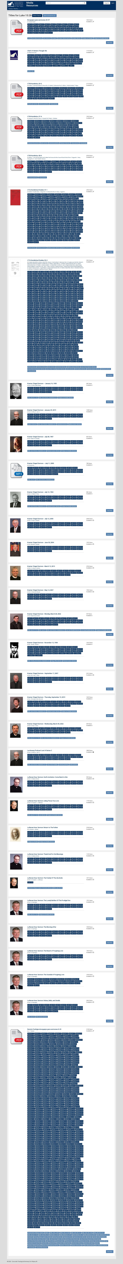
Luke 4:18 (64, 211)
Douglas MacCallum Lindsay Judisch (37, 262)
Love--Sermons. (42, 815)
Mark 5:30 (59, 24)
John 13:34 (43, 348)
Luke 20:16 (42, 229)
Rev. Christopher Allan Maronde (36, 699)
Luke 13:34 (73, 165)
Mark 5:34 (30, 26)
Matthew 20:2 (38, 979)
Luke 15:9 (58, 57)
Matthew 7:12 (31, 1079)
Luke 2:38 (30, 204)
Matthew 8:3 (74, 1083)
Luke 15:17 (69, 26)
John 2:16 (53, 240)
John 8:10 (46, 98)
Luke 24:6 (30, 342)
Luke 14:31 (61, 90)
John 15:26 (67, 30)
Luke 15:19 (30, 28)
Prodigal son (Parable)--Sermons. (101, 38)
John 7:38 (42, 135)
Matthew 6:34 (46, 1075)
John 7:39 (47, 135)
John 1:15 (53, 236)
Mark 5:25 (30, 24)
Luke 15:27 (79, 28)
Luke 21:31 (48, 231)
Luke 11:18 (67, 311)
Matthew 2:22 (76, 1037)
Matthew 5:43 (76, 1062)
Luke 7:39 (80, 290)
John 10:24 (30, 346)
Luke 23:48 (42, 340)
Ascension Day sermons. (33, 143)
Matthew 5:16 (53, 120)
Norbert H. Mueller (33, 191)
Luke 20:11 (66, 227)
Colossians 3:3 (39, 65)
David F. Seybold (48, 269)
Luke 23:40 (48, 338)
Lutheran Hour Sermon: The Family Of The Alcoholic (45, 878)
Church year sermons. (33, 104)
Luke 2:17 (47, 276)
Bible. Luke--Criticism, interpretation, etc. (48, 397)
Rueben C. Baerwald (33, 85)
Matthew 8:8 (58, 1085)
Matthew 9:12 (31, 123)
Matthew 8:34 (38, 1094)
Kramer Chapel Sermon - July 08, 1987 (40, 437)
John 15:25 (61, 30)
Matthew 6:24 (76, 1071)
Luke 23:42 (61, 338)
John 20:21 (36, 357)
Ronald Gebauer (77, 266)
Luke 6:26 (80, 217)
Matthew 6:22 (61, 1071)
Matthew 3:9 (37, 1042)
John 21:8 (42, 361)
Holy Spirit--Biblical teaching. (64, 38)
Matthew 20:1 (31, 979)
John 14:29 (43, 350)
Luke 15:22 (48, 28)
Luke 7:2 (35, 288)
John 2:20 (77, 240)
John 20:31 (49, 359)
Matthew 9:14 (31, 1098)
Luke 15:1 (65, 55)
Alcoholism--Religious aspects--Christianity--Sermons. (40, 888)
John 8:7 (30, 98)
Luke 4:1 (30, 209)
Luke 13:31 (55, 165)
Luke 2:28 (30, 202)
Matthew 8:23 (61, 1089)
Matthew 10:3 (76, 1104)
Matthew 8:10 (72, 1085)
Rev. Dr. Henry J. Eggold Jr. (59, 191)
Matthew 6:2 (59, 196)
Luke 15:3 (76, 55)
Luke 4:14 (41, 211)
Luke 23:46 (30, 340)
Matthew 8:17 (68, 1087)
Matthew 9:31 (53, 1102)
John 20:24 (56, 357)
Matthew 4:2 (60, 1044)
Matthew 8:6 (44, 1085)
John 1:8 (67, 233)
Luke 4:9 (70, 209)
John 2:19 (71, 240)
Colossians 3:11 (48, 65)
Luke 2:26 (75, 200)
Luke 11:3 (30, 309)
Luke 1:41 (41, 200)
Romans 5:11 (70, 63)
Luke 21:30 (42, 231)
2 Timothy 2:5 (39, 655)
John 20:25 (62, 357)
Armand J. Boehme (63, 266)
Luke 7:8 (65, 288)
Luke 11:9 (64, 309)
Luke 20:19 (61, 229)
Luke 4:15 (47, 211)
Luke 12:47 (78, 163)
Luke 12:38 (73, 313)
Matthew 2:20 (61, 1037)
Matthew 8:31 (68, 1091)
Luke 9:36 (64, 296)
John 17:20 (30, 355)
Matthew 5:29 (76, 1058)
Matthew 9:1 (45, 1094)
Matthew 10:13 (47, 1108)
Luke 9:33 (47, 296)
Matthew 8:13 (38, 1087)
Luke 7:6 (55, 288)
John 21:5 (79, 359)
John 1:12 (36, 236)
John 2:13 (36, 240)
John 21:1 (56, 359)
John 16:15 (74, 353)
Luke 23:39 (42, 338)
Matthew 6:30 (68, 1073)
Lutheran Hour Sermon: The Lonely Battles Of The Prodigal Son (48, 900)
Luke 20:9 (55, 227)
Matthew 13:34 (70, 123)
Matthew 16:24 (31, 88)
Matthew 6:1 (52, 196)
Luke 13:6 (69, 219)
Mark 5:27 (41, 24)
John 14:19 (79, 135)
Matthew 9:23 (46, 1100)
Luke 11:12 (30, 311)
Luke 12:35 (55, 313)
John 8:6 (81, 96)
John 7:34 (73, 133)
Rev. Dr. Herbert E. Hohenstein (52, 85)
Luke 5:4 (40, 215)
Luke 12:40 (30, 315)
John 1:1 (30, 233)
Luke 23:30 (42, 336)
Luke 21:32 (55, 231)
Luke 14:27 (36, 90)
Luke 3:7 (65, 204)
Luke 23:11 (36, 332)
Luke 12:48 (30, 165)
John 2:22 (36, 242)
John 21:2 (61, 359)
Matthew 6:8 (65, 1066)
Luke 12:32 (36, 313)
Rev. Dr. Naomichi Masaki (34, 592)
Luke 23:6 (58, 330)
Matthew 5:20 (61, 1056)
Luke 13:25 (48, 165)
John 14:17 (66, 135)
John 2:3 (35, 238)
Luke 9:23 (47, 127)
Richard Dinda (64, 157)
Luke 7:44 (52, 292)
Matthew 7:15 (53, 1079)
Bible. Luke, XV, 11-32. (33, 397)
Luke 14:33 (73, 90)
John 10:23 (75, 344)
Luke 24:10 (52, 342)
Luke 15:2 (71, 55)
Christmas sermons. (41, 247)
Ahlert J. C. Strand (50, 265)
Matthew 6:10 (79, 1066)
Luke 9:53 (80, 296)
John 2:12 (30, 240)
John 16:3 (36, 32)
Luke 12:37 (67, 313)
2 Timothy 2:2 (70, 653)
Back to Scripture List (49, 15)
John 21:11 (60, 361)
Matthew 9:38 (53, 1104)
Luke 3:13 (41, 206)
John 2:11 (78, 238)
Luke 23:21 (42, 334)
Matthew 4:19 (31, 1050)
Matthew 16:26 (47, 88)
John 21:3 (67, 359)
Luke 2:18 (52, 276)
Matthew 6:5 (80, 196)
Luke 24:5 (77, 340)
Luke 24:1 (55, 340)
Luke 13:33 (67, 165)
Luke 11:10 (69, 309)
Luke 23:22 (48, 334)
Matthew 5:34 (61, 1060)
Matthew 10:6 (46, 1106)
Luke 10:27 (30, 305)
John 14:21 (36, 137)
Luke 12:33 (42, 313)
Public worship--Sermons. (41, 1016)
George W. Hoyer (32, 118)
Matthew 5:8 (78, 1052)
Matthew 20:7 (76, 979)
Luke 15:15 (42, 59)
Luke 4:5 (50, 209)
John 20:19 (75, 355)
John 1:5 (51, 233)
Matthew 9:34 (76, 1102)
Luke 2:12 (71, 273)
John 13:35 (49, 348)
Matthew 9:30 (46, 1102)
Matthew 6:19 (60, 198)
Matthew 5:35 (68, 1060)
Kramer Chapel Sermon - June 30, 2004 (40, 542)
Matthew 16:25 (39, 88)
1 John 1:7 (71, 65)
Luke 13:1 (41, 219)
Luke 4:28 (64, 213)
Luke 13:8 (80, 219)
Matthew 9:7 (30, 1096)
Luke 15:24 (61, 28)
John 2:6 (51, 238)
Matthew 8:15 (53, 1087)
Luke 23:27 (79, 334)
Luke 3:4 (50, 204)
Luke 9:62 (64, 26)
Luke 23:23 (55, 334)
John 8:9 (40, 98)
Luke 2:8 (50, 273)
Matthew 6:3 (66, 196)
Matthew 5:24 (38, 1058)
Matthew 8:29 (53, 1091)
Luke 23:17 (73, 332)
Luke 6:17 (30, 217)
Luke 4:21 (80, 211)
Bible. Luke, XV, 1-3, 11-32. (34, 738)
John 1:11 (30, 236)
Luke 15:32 (55, 30)
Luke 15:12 (76, 57)
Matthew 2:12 (53, 1035)
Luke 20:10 (60, 227)
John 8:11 (52, 98)
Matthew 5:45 (38, 1064)
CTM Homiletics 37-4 (34, 116)
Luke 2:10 (60, 273)
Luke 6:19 (41, 217)
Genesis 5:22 (31, 55)
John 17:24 (56, 355)
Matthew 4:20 (38, 1050)
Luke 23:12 (42, 332)
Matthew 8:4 (30, 1085)
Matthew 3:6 (72, 1039)
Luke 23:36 (79, 336)
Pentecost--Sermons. (65, 143)
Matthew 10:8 (61, 1106)
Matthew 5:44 (31, 1064)
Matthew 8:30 (61, 1091)
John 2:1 (77, 236)
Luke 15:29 (36, 30)
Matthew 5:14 (38, 120)
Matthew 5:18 (46, 1056)
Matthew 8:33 (31, 1094)
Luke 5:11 (76, 215)
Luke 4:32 (80, 286)
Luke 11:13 (36, 311)
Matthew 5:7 (72, 1052)
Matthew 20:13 (70, 981)
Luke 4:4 (45, 209)
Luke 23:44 (73, 338)
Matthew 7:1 (53, 1075)
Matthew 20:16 (39, 983)
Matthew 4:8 (51, 1046)
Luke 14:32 (67, 90)
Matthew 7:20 (38, 1081)
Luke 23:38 (36, 338)
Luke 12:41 (41, 163)
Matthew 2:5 (58, 194)
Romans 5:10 (63, 63)
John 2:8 (61, 238)
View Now (109, 42)
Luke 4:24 (41, 213)
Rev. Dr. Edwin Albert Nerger (35, 385)
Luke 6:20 (47, 217)
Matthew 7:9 (58, 1077)
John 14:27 (30, 350)
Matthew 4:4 (73, 1044)
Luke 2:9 (55, 273)
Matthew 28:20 (79, 88)
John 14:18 (73, 135)
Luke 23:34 (67, 336)
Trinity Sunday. (83, 143)
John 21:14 (79, 361)
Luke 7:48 (75, 292)
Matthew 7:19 (31, 1081)
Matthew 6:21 (75, 198)
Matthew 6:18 (53, 198)
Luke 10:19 (61, 303)
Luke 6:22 (58, 217)
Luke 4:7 (60, 209)
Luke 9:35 (58, 296)
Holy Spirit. (54, 38)
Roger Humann (69, 265)
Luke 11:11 (75, 309)
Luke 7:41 (35, 292)
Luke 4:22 (30, 213)
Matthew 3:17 (46, 1044)
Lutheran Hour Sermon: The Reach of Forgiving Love (45, 951)
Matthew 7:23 (61, 1081)
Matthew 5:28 (68, 1058)
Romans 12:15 (48, 32)
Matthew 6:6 (30, 198)
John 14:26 (75, 348)
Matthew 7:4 (73, 1075)
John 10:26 (43, 346)
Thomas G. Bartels (54, 266)
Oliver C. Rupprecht (72, 157)
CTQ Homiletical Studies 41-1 (37, 190)
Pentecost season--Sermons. (93, 369)
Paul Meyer (40, 157)
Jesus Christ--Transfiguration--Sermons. (55, 369)
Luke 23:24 (61, 334)
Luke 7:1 (30, 288)
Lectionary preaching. (44, 104)
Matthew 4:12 (31, 1048)
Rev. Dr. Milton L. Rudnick (65, 85)
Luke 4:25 (47, 213)
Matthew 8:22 (53, 1089)
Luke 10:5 (47, 301)
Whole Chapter (37, 15)
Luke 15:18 (75, 26)
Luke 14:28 (42, 90)
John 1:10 (77, 233)
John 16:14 (68, 353)
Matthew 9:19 (68, 1098)
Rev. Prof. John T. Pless (44, 266)
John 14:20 (30, 137)
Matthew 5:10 (38, 1054)
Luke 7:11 (81, 288)
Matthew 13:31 (46, 123)
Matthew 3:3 (52, 1039)
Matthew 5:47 (53, 1064)
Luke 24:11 (58, 342)
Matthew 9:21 (31, 1100)
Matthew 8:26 (31, 1091)
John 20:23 (49, 357)
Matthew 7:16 (61, 1079)
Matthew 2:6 (65, 194)
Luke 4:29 (69, 213)
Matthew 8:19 (31, 1089)
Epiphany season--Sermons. (54, 247)
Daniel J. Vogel (39, 267)
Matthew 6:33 (38, 1075)
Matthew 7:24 (68, 1081)
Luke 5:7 (55, 215)
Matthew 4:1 (53, 1044)
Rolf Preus (35, 263)
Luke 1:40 (35, 200)
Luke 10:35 (79, 305)
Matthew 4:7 (44, 1046)
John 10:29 (62, 346)
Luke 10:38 (42, 307)
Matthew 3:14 (74, 1042)
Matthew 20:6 (68, 979)
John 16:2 (30, 32)
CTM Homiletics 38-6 (34, 155)
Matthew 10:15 (63, 1108)
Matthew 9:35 (31, 1104)
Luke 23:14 (55, 332)
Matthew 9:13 (38, 123)
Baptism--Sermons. (32, 424)
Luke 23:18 (79, 332)
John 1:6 (56, 233)
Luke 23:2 (35, 330)
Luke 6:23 (64, 217)
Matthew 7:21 (46, 1081)
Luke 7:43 (47, 292)
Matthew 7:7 (44, 1077)
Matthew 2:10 (38, 196)
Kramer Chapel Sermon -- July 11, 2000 (40, 463)
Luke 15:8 (52, 57)
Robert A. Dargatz (47, 267)
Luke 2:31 (47, 202)
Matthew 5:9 (30, 1054)
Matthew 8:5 (37, 1085)
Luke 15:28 (30, 30)
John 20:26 (69, 357)
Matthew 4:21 (46, 1050)
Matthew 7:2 (60, 1075)
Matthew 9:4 (66, 1094)
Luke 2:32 (52, 202)
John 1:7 (61, 233)
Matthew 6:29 (61, 1073)
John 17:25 (62, 355)
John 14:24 (62, 348)
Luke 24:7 (35, 342)
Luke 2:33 (58, 202)
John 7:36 (30, 135)
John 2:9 (67, 238)
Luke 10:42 (67, 307)
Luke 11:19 (73, 311)
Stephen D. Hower (35, 266)
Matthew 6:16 (38, 198)
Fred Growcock (51, 157)
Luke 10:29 (42, 305)
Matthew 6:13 (46, 1069)
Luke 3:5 (55, 204)
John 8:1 (55, 96)
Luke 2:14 (30, 276)
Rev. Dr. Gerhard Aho (48, 191)
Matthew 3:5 (65, 1039)
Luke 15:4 (30, 57)
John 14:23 (56, 348)
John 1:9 (72, 233)
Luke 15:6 (41, 57)
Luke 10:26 (79, 303)
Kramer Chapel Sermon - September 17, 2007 (42, 673)
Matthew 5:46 (46, 1064)
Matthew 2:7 (72, 194)
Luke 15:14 (36, 59)
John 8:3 (65, 96)
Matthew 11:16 (31, 161)
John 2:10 (72, 238)
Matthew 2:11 (45, 196)
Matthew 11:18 (47, 161)
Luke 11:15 (48, 311)
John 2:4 (40, 238)
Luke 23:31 (48, 336)
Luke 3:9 (75, 204)
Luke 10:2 (30, 301)
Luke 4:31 (75, 286)
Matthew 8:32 (76, 1091)
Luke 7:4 (45, 288)
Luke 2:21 (69, 276)
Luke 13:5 (64, 219)
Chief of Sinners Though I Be (37, 51)
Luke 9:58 (41, 26)
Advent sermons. (32, 247)
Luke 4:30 (75, 213)
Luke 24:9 (47, 342)
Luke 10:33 (67, 305)
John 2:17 (59, 240)
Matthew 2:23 (31, 1039)
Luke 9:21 (35, 127)
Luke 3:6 (60, 204)
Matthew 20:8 (31, 981)
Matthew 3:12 (59, 1042)
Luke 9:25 (58, 127)
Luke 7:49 (80, 292)
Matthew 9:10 (68, 120)
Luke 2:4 (30, 273)
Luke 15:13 (30, 59)
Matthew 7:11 (73, 1077)
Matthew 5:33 (53, 1060)
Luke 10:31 (55, 305)
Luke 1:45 (64, 200)
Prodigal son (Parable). (87, 38)
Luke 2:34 (64, 202)
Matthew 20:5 (61, 979)
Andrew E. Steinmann (60, 262)
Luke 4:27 (58, 213)
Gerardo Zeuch (32, 21)
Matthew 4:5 (30, 1046)
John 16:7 (80, 350)
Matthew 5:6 (65, 1052)
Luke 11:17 (61, 311)
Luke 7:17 (58, 290)
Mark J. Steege (40, 191)
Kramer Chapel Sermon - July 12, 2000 (40, 519)
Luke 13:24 (42, 165)
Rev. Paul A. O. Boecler (41, 118)
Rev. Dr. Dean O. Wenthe (34, 520)
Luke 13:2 (47, 219)
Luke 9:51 (69, 296)
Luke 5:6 (50, 215)
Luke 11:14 (42, 311)
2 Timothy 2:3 (77, 653)
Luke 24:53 (61, 133)
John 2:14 (42, 240)
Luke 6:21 (52, 217)
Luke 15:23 (55, 28)
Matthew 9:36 (38, 1104)
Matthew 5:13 (31, 120)
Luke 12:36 (61, 313)
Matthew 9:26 (68, 1100)
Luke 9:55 (35, 298)
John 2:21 (30, 242)
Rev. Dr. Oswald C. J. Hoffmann (36, 802)
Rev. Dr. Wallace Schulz (34, 779)
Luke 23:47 (36, 340)
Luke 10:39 (48, 307)
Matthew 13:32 (54, 123)
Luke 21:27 (79, 229)
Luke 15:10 (64, 57)
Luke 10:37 (36, 307)
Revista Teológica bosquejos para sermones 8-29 (44, 1029)
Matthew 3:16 (38, 1044)
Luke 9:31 (35, 296)
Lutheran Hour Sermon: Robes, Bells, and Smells (43, 1000)
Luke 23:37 (30, 338)
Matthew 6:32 (31, 1075)
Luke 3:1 (35, 204)
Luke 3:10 (81, 204)
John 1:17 (65, 236)
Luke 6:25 (75, 217)
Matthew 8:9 (65, 1085)
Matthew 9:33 (68, 1102)
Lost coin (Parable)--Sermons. (73, 630)
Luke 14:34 (79, 90)
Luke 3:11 (30, 206)
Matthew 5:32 (46, 1060)
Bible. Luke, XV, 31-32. (33, 630)
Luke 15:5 (35, 57)
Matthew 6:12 (38, 1069)
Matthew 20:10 (46, 981)
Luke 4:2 (35, 209)
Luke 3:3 (45, 204)
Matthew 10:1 (61, 1104)
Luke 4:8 (65, 209)
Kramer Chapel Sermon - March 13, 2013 (41, 566)
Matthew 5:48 (61, 1064)
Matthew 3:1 (38, 1039)
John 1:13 (42, 236)
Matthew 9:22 (38, 1100)
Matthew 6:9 (72, 1066)
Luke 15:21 (42, 28)
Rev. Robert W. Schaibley (34, 438)
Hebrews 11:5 (65, 65)
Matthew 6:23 (68, 1071)
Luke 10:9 (69, 301)
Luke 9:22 (41, 127)
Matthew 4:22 (53, 1050)
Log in (112, 3)
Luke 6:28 (35, 219)
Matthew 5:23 (31, 1058)
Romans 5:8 (49, 63)
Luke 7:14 (41, 290)
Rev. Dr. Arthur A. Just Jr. (60, 265)
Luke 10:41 (61, 307)
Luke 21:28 (30, 231)
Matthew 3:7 (79, 1039)
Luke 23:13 (48, 332)
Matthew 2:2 (37, 194)
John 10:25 (36, 346)
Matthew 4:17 (68, 1048)
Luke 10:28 (36, 305)
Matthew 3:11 (52, 1042)
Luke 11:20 (79, 311)
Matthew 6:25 (31, 1073)
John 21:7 (36, 361)
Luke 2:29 (35, 202)
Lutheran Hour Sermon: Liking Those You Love (43, 801)
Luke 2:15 (35, 276)
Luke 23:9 (75, 330)
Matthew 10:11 (31, 1108)
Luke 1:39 (30, 200)
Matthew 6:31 (76, 1073)
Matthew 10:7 (53, 1106)
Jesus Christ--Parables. (52, 764)
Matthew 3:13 (67, 1042)
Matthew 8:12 (31, 1087)
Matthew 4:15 (53, 1048)
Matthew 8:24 (68, 1089)
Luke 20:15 (36, 229)
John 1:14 (47, 236)
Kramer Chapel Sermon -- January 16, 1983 (42, 383)
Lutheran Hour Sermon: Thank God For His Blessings (45, 854)
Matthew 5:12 (53, 1054)
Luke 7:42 (41, 292)
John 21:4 (73, 359)
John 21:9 (47, 361)
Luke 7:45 (58, 292)
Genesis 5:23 (38, 55)
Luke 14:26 (30, 90)
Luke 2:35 (69, 202)
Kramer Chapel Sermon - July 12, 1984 (40, 492)
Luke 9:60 (52, 26)
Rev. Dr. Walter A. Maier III (51, 263)
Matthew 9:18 (61, 1098)
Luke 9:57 (36, 26)
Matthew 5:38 (38, 1062)
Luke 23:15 (61, 332)
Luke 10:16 (42, 303)
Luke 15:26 (73, 28)
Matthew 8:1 (60, 1083)
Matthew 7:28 (46, 1083)
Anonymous (31, 465)
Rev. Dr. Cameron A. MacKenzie (38, 269)
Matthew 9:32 (61, 1102)
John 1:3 (40, 233)
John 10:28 (56, 346)
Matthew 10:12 (39, 1108)
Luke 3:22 (80, 206)
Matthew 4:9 (58, 1046)
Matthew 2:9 (30, 196)
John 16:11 (48, 353)
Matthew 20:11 (54, 981)
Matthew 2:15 (75, 1035)
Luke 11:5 (41, 309)
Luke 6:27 (30, 219)
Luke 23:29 (36, 336)
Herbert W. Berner (42, 85)
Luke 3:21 (75, 206)
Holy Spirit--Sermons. (76, 38)
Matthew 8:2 (67, 1083)
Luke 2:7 (45, 273)
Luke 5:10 (70, 215)
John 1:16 (59, 236)
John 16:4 (42, 32)
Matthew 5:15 (46, 120)
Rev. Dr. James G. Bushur (34, 568)
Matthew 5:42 (68, 1062)
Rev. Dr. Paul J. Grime (33, 725)
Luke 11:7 (52, 309)
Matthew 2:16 (31, 1037)
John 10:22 (68, 344)
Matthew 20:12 (62, 981)
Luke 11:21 (30, 313)
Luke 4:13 (35, 211)
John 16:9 (36, 353)
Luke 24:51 (48, 133)
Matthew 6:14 (53, 1069)
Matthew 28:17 (39, 125)
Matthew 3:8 (30, 1042)
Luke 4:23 (35, 213)
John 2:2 (30, 238)
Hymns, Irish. (31, 71)
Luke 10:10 (75, 301)
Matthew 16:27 (55, 88)
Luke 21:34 (67, 231)
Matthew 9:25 (61, 1100)
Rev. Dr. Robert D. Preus (34, 494)
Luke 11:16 (55, 311)
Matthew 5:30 (31, 1060)
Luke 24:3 (66, 340)
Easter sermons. (44, 143)
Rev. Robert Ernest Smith (34, 615)
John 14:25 (69, 348)
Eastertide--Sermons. (61, 366)
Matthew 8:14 (46, 1087)
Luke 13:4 (58, 219)
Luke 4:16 (52, 211)
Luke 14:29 (48, 90)
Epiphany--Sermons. (66, 247)
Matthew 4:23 (61, 1050)
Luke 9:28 (75, 294)
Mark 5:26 (36, 24)
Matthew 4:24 (68, 1050)
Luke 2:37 (80, 202)
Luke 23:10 (30, 332)
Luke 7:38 (75, 290)
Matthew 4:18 (76, 1048)
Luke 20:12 (73, 227)
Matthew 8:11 (79, 1085)
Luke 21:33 (61, 231)
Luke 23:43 (67, 338)
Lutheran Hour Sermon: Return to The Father (42, 827)
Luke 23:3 (41, 330)
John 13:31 (75, 346)
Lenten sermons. (75, 247)
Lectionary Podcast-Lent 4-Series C (39, 750)
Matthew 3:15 (31, 1044)
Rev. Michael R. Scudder (34, 544)
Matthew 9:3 (59, 1094)
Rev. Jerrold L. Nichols (34, 644)
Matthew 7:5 (30, 1077)
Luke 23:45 (79, 338)
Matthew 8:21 (46, 1089)
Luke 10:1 (80, 298)
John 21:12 (66, 361)
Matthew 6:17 (45, 198)
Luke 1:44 (58, 200)
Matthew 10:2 (68, 1104)
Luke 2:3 (79, 271)
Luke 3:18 (69, 206)
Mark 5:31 (65, 24)
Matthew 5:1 (30, 1052)
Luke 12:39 (79, 313)
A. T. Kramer (31, 1031)
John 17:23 (49, 355)
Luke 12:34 (48, 313)
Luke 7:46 (64, 292)
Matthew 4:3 (67, 1044)
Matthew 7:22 (53, 1081)
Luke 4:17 (58, 211)
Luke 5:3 (35, 215)
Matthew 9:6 (80, 1094)
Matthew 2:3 (44, 194)
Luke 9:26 (64, 127)
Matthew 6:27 (46, 1073)
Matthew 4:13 (38, 1048)
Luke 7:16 (52, 290)
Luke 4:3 (40, 209)
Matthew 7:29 (53, 1083)
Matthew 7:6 (37, 1077)
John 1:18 (71, 236)
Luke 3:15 (52, 206)
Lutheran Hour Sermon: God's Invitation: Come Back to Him (47, 777)
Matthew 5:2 (37, 1052)
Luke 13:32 (61, 165)
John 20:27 (75, 357)
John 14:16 (60, 135)
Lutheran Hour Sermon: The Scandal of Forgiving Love (45, 974)
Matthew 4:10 (65, 1046)
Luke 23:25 (67, 334)
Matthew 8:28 (46, 1091)
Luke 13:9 (30, 221)
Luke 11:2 (79, 307)
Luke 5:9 (65, 215)
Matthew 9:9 (60, 120)
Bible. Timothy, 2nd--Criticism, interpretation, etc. (39, 660)
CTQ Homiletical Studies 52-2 (37, 260)
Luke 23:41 (55, 338)
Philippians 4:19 (31, 65)
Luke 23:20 (36, 334)
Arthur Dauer (58, 157)
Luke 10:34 (73, 305)
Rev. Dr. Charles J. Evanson (40, 265)
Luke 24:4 (71, 340)
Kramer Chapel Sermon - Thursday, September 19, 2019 (46, 697)
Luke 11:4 (35, 309)
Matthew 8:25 (76, 1089)
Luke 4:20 (75, 211)
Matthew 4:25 (76, 1050)
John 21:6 (30, 361)
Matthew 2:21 (68, 1037)
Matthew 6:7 (58, 1066)
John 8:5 (76, 96)
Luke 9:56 (41, 298)
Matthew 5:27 (61, 1058)
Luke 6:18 (35, 217)
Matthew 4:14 (46, 1048)
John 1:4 (46, 233)
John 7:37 (36, 135)
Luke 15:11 (70, 57)
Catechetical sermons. (62, 424)
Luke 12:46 (72, 163)
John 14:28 (36, 350)
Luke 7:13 (35, 290)
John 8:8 (35, 98)
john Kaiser (70, 266)
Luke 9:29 (80, 294)
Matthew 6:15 (61, 1069)
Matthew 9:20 (76, 1098)
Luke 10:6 (52, 301)
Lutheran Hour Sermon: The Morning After (41, 927)
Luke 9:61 (58, 26)
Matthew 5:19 (53, 1056)
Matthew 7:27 (38, 1083)
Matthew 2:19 (53, 1037)
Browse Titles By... (14, 8)
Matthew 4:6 (37, 1046)
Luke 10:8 (64, 301)
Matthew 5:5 (58, 1052)
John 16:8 (30, 353)
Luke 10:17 (48, 303)
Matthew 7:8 (51, 1077)
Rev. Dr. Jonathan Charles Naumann (65, 263)
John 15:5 (42, 63)
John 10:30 (69, 346)
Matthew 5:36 (76, 1060)
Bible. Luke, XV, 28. (58, 888)
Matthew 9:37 (46, 1104)
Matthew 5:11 (45, 1054)
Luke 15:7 (47, 57)
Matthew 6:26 (38, 1073)
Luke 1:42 (47, 200)
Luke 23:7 (64, 330)
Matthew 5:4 (51, 1052)
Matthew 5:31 (38, 1060)
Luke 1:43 (52, 200)
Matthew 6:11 (31, 1069)
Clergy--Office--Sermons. (56, 660)
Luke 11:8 (58, 309)
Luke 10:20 (67, 303)
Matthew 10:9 (68, 1106)
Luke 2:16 (41, 276)
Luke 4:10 (75, 209)
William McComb (32, 52)
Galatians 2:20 (78, 63)
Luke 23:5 (52, 330)
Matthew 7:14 (59, 55)
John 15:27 (74, 30)
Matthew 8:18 (76, 1087)
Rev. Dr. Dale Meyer (33, 902)
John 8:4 (70, 96)
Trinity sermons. (54, 104)
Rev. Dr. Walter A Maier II (63, 267)
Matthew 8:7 (51, 1085)
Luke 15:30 (42, 30)
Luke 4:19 (69, 211)
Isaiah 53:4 (52, 55)
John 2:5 (46, 238)
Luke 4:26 (52, 213)
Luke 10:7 (58, 301)
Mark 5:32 (70, 24)
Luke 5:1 (80, 213)
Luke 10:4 (41, 301)
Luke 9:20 (30, 127)
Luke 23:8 (69, 330)
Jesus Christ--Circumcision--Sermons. (36, 369)
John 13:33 (36, 348)
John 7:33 (67, 133)
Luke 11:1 (73, 307)
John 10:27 (49, 346)
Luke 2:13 (77, 273)
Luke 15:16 (48, 59)
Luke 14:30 (55, 90)
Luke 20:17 (48, 229)
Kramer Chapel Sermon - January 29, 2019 (41, 410)
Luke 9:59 (47, 26)
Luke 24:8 (41, 342)
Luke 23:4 (47, 330)
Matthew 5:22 (76, 1056)
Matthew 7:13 (38, 1079)
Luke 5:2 (30, 215)
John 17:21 (36, 355)
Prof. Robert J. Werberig (52, 118)
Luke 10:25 (73, 303)
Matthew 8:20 (38, 1089)
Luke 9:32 (41, 296)
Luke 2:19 (58, 276)
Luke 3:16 (58, 206)
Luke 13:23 (36, 165)
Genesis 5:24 (45, 55)
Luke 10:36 (30, 307)
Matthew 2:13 (60, 1035)
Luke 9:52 (75, 296)
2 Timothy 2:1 (62, 653)
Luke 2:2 (74, 271)
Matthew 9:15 (38, 1098)
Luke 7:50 (30, 294)
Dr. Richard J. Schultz (33, 829)
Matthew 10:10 (76, 1106)
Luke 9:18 (70, 125)
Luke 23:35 (73, 336)
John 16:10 (42, 353)
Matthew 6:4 (73, 196)
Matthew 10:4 (31, 1106)
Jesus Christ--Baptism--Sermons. (88, 366)
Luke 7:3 (40, 288)
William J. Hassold (33, 157)
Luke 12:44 (60, 163)
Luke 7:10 (75, 288)
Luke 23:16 (67, 332)
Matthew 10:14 (55, 1108)
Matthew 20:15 (31, 983)
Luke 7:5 (50, 288)
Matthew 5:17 (38, 1056)
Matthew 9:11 (75, 120)
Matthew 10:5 (38, 1106)
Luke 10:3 (35, 301)
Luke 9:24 (52, 127)
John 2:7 (56, 238)
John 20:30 (43, 359)
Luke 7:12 (30, 290)
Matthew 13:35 (78, 123)
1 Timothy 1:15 (56, 65)
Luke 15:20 (36, 28)
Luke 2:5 (35, 273)
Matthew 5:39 (46, 1062)
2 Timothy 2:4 (31, 655)
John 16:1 (80, 30)
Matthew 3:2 (45, 1039)
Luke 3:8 (70, 204)
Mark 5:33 (76, 24)
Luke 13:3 (52, 219)
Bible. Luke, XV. (31, 479)
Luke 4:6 (55, 209)
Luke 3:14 (47, 206)
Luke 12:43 (53, 163)
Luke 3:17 (64, 206)
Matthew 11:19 (55, 161)
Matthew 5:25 (46, 1058)
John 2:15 (47, 240)
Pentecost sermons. (105, 369)
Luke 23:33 (61, 336)
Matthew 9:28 (31, 1102)
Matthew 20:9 (38, 981)
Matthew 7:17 (68, 1079)
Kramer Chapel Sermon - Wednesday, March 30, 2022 (45, 724)
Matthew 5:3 (44, 1052)
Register (107, 3)
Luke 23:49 (48, 340)
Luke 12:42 (47, 163)
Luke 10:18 (55, 303)
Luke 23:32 (55, 336)
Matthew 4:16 (61, 1048)
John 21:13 (73, 361)
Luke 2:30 (41, 202)
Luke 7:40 (30, 292)
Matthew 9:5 (73, 1094)
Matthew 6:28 (53, 1073)
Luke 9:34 (52, 296)
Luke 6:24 (69, 217)
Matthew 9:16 (46, 1098)
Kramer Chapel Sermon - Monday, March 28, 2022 (44, 614)
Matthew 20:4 (53, 979)
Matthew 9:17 (53, 1098)
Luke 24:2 (60, 340)
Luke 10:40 (55, 307)
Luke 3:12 (35, 206)
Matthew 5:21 (68, 1056)
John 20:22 (43, 357)
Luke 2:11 (66, 273)
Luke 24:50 (42, 133)
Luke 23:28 (30, 336)
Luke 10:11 (30, 303)
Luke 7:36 (64, 290)
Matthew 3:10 (45, 1042)
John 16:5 (68, 350)
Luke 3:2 (40, 204)
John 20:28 (30, 359)
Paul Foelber (45, 157)
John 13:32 (30, 348)
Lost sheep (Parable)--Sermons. (88, 630)
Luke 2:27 (80, 200)
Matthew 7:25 (76, 1081)
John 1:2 (35, 233)
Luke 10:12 (36, 303)
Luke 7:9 (70, 288)
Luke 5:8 (60, 215)
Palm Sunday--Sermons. (80, 369)
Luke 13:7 (75, 219)
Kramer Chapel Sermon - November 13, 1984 (42, 642)
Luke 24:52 (55, 133)
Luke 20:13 (79, 227)
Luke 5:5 (45, 215)
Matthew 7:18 (76, 1079)
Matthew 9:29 (38, 1102)
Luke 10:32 (61, 305)
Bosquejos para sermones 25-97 (38, 20)
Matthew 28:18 (63, 88)
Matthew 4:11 (73, 1046)
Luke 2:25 (69, 200)
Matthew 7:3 (67, 1075)
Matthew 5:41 (61, 1062)
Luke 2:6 (40, 273)
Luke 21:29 (36, 231)
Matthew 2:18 (46, 1037)
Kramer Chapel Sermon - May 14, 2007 (40, 590)
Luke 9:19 (76, 125)
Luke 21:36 (79, 231)
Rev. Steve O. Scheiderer (74, 267)
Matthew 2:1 (30, 194)
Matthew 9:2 (52, 1094)
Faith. (29, 38)
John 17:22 (43, 355)
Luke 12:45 (66, 163)
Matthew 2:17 (38, 1037)
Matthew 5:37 (31, 1062)
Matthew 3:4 (59, 1039)
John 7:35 (79, 133)
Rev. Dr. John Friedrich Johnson (38, 159)
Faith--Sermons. (46, 38)
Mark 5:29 (53, 24)
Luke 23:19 (30, 334)
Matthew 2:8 (78, 194)
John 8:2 (60, 96)
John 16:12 (55, 353)
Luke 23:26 (73, 334)
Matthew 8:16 (61, 1087)
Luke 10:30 (48, 305)
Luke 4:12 (30, 211)
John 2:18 (65, 240)
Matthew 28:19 (71, 88)
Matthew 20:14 (78, 981)
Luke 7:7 (60, 288)
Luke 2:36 (75, 202)
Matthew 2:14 (68, 1035)
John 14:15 (53, 135)
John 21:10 (53, 361)
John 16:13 (61, 353)
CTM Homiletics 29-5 (34, 84)
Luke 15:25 (67, 28)
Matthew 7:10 (65, 1077)
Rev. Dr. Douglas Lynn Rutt (71, 262)
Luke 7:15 (47, 290)
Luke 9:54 (30, 298)
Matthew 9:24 (53, 1100)
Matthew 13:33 (62, 123)
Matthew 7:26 (31, 1083)
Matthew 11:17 (39, 161)
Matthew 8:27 (38, 1091)
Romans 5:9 (56, 63)
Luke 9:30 (30, 296)
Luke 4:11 (81, 209)
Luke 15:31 (48, 30)
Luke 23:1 (30, 330)
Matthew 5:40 (53, 1062)
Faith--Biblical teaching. (37, 38)
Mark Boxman (54, 267)
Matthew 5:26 (53, 1058)
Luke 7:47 (69, 292)
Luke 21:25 (67, 229)
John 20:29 (36, 359)
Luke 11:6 (47, 309)
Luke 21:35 (73, 231)
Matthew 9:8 (37, 1096)
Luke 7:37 (69, 290)
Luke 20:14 (30, 229)
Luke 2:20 (64, 276)
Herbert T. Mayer (74, 85)
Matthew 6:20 (68, 198)
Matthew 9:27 (76, 1100)
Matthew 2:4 (51, 194)
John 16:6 (74, 350)
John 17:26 (69, 355)
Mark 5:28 (47, 24)
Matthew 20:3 (46, 979)
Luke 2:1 (69, 271)
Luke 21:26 (73, 229)
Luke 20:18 (55, 229)
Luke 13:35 (79, 165)
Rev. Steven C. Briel (50, 262)
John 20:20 (30, 357)
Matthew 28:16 (31, 125)
